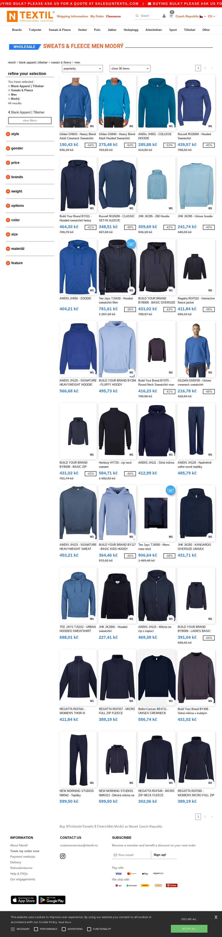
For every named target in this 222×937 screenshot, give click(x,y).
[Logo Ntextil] (31, 16)
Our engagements (22, 879)
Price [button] (15, 162)
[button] (165, 16)
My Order (97, 16)
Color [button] (15, 220)
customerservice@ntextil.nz (79, 845)
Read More (65, 922)
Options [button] (17, 205)
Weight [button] (16, 191)
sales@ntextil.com (117, 3)
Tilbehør (189, 30)
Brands (17, 30)
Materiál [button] (17, 248)
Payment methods (22, 856)
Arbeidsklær (153, 30)
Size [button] (14, 234)
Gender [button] (17, 148)
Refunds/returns (21, 868)
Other (206, 30)
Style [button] (15, 134)
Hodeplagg (131, 30)
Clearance (113, 16)
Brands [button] (17, 177)
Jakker (112, 30)
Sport (173, 30)
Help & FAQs (19, 873)
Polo (97, 30)
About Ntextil (19, 845)
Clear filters (30, 120)
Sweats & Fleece (60, 30)
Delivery (15, 862)
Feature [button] (17, 263)
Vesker (82, 30)
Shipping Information (72, 16)
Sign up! (160, 854)
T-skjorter (35, 30)
